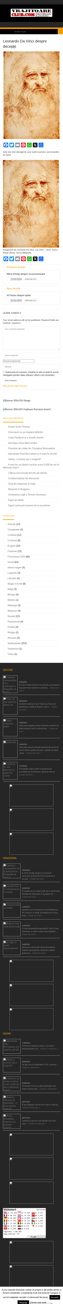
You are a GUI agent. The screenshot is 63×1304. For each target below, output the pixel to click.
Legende (12, 573)
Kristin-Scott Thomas (19, 426)
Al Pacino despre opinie (19, 295)
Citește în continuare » (49, 1049)
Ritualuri (12, 638)
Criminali (12, 540)
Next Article (13, 288)
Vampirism (13, 648)
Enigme (12, 546)
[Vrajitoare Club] (31, 16)
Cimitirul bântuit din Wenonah (23, 478)
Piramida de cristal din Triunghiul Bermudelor (31, 448)
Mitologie (12, 605)
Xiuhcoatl (23, 741)
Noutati (11, 616)
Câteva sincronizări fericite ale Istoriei (27, 473)
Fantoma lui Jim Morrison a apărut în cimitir (36, 763)
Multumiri (12, 611)
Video (11, 654)
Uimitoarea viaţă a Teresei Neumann (27, 494)
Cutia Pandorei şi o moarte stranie (26, 437)
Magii (10, 589)
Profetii (11, 627)
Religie (11, 632)
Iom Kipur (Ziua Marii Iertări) (22, 443)
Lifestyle (12, 578)
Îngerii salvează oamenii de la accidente (29, 505)
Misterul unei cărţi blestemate (33, 923)
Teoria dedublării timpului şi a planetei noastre (40, 1115)
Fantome (12, 551)
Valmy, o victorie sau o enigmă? (24, 459)
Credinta (12, 535)
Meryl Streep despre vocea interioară (26, 274)
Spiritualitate (30, 279)
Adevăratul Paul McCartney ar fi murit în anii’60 (32, 454)
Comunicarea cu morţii (31, 904)
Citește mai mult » (33, 753)
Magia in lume (15, 583)
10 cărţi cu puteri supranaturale (34, 941)
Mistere (11, 600)
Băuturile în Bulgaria (18, 489)
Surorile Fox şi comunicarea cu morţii (37, 885)
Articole (12, 524)
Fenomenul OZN (16, 556)
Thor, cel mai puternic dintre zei (31, 698)
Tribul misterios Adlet (27, 720)
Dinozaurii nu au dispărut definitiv (25, 432)
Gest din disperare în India (21, 484)
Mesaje (11, 594)
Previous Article (16, 267)
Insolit (11, 562)
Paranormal (14, 621)
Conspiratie (14, 529)
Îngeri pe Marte (16, 500)
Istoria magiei (15, 567)
